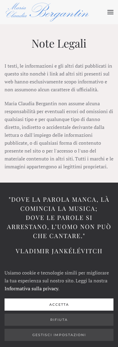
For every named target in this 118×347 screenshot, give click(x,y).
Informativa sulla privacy (31, 288)
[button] (110, 12)
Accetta (59, 304)
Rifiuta (59, 320)
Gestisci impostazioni (59, 335)
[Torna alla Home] (47, 12)
